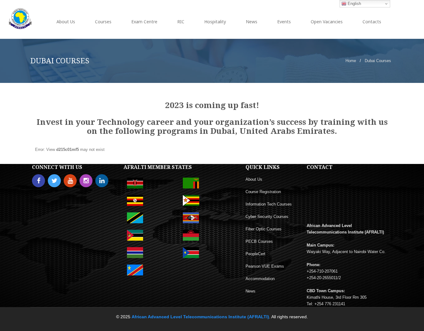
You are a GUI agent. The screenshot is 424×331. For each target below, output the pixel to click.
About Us (254, 179)
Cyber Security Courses (267, 216)
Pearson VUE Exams (265, 266)
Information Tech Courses (269, 204)
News (250, 291)
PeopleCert (255, 254)
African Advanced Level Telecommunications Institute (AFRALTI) (200, 316)
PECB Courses (259, 241)
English (353, 3)
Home (350, 60)
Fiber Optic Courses (264, 229)
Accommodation (260, 278)
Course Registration (263, 191)
